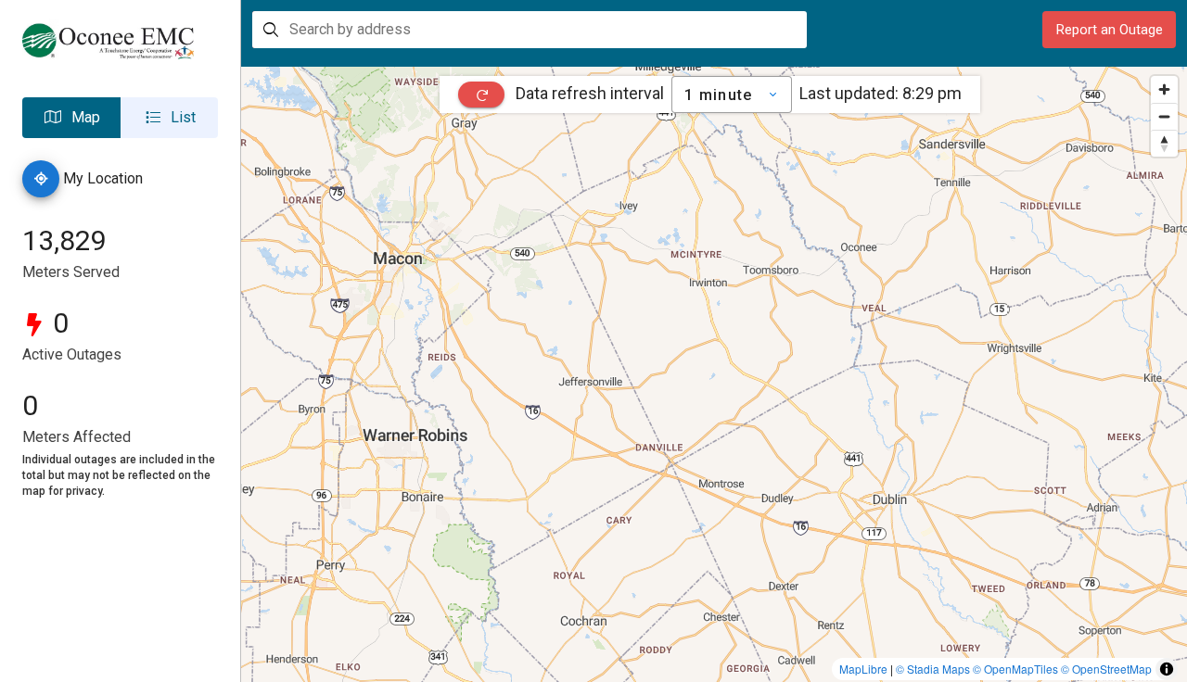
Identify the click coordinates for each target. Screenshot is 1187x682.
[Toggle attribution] (1166, 669)
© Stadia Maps (933, 668)
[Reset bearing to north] (1164, 143)
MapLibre (863, 668)
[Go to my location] (40, 178)
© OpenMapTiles (1015, 668)
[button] (71, 117)
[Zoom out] (1164, 116)
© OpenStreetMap (1106, 668)
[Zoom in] (1164, 89)
